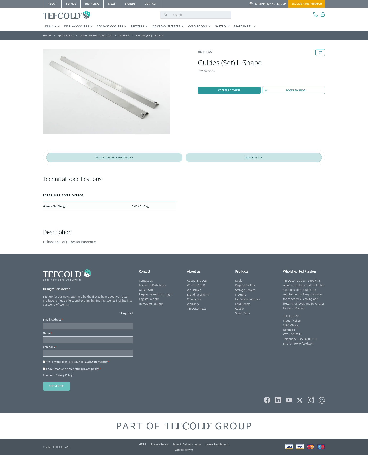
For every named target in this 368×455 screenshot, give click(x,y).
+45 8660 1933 (307, 339)
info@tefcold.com (303, 343)
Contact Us (146, 280)
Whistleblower (184, 450)
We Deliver (194, 290)
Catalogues (194, 299)
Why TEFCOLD (196, 285)
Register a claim (149, 299)
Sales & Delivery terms (186, 444)
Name (47, 333)
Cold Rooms (197, 26)
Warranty (193, 304)
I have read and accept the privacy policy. (73, 369)
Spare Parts (243, 26)
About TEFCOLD (197, 280)
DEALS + (50, 26)
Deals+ (239, 280)
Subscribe (56, 386)
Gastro (220, 26)
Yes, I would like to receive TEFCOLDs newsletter (77, 362)
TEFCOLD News (196, 308)
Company (50, 347)
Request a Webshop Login (155, 294)
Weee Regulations (217, 444)
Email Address (53, 319)
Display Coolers (76, 26)
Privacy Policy (63, 375)
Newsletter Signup (151, 303)
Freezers (137, 26)
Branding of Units (198, 294)
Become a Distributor (152, 285)
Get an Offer (147, 290)
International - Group (270, 4)
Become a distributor (307, 3)
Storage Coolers (110, 26)
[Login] (323, 14)
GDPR (142, 444)
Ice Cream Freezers (166, 26)
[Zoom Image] (106, 91)
